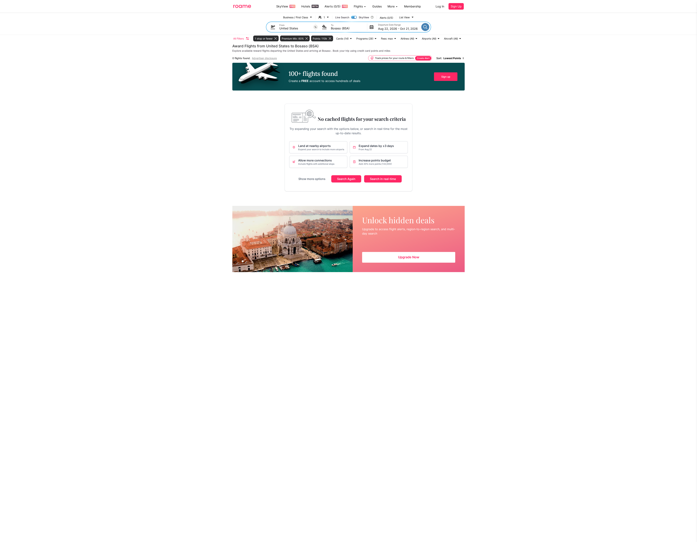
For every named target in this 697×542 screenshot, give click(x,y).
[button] (406, 17)
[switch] (354, 17)
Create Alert (423, 58)
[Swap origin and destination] (315, 27)
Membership (412, 6)
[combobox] (295, 28)
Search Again (346, 179)
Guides (377, 6)
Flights (358, 6)
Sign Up (456, 6)
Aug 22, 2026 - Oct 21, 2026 (398, 28)
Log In (440, 6)
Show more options (311, 179)
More (391, 6)
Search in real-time (383, 179)
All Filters (238, 38)
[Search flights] (425, 27)
